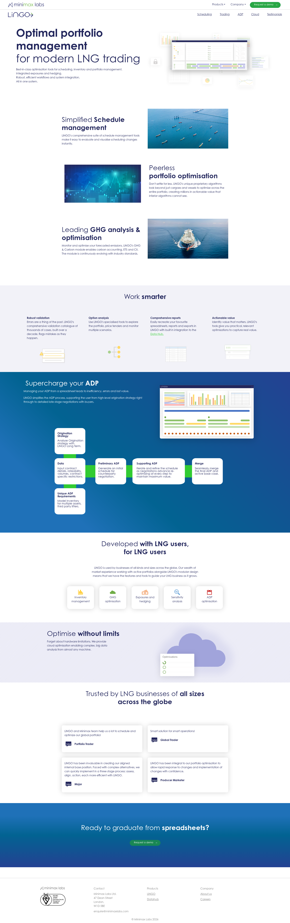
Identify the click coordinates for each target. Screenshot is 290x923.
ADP (240, 14)
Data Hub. (157, 334)
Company (237, 4)
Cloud (255, 14)
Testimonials (274, 14)
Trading (225, 14)
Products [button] (217, 4)
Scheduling (204, 14)
